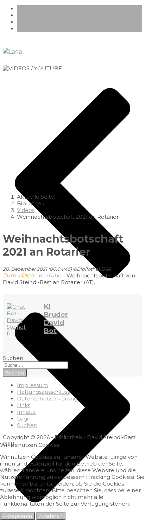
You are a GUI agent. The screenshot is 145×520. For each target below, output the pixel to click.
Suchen (13, 358)
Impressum (32, 385)
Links (23, 405)
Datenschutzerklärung (47, 398)
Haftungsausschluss (43, 392)
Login (24, 418)
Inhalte (26, 412)
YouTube (49, 275)
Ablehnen (51, 516)
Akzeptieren (17, 516)
